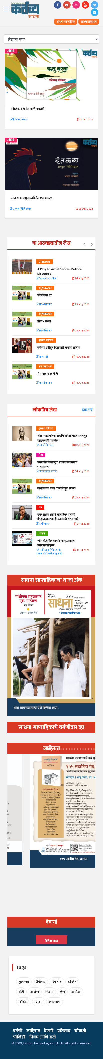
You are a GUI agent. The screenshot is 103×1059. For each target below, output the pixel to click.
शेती (21, 992)
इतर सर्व (87, 410)
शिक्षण (49, 992)
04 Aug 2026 (82, 471)
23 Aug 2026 (82, 304)
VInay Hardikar (48, 278)
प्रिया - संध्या (44, 321)
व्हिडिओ (23, 1002)
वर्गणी (17, 1031)
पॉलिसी (19, 1037)
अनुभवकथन (45, 288)
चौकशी (80, 1031)
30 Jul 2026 (83, 550)
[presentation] (85, 244)
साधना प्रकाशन (89, 21)
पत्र (40, 507)
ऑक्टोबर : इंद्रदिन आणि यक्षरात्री (27, 108)
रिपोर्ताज (57, 982)
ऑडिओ (11, 51)
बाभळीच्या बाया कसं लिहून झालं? (57, 488)
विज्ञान (38, 1002)
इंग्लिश (72, 982)
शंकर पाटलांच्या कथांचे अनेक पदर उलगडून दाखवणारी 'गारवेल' (62, 438)
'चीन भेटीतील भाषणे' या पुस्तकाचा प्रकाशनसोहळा (57, 543)
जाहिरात (33, 1031)
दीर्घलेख (40, 982)
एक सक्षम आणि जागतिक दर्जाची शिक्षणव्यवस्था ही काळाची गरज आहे (58, 517)
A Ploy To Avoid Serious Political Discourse (60, 271)
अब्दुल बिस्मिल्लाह (22, 209)
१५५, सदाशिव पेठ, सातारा (51, 858)
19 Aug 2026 (82, 357)
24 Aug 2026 (82, 278)
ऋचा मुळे (43, 357)
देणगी (49, 1031)
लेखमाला (54, 1002)
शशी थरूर (44, 524)
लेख (41, 455)
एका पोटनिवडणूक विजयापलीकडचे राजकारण (58, 464)
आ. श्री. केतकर (46, 445)
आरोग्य (34, 992)
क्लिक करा (51, 941)
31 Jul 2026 (83, 524)
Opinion (44, 262)
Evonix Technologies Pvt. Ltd (44, 1043)
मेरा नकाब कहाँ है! (48, 374)
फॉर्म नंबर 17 (45, 295)
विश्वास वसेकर (20, 119)
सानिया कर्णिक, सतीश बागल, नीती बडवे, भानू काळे (49, 552)
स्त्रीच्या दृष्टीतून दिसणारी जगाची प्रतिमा (59, 347)
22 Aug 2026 (82, 331)
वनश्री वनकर (45, 304)
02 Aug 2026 (82, 498)
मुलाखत (24, 982)
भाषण (42, 533)
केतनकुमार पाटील (48, 471)
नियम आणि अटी (43, 1037)
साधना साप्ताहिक (66, 21)
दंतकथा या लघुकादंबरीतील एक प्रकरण (31, 198)
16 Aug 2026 (82, 383)
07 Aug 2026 (82, 445)
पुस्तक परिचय (46, 340)
